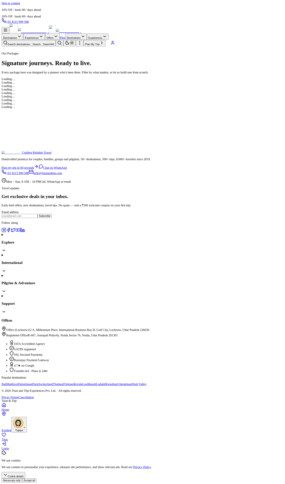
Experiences (32, 37)
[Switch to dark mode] (69, 43)
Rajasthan (111, 384)
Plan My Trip (92, 44)
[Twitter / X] (13, 231)
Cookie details (16, 476)
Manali (91, 384)
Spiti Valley (139, 384)
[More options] (80, 43)
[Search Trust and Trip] (59, 43)
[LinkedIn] (22, 231)
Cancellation (26, 397)
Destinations (10, 37)
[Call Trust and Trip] (108, 44)
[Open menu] (5, 30)
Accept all (29, 480)
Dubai (21, 384)
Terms (14, 397)
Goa (84, 384)
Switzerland (45, 384)
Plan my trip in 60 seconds (18, 167)
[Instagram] (4, 231)
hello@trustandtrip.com (47, 173)
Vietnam (69, 384)
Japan (28, 384)
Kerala (78, 384)
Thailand (58, 384)
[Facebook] (8, 231)
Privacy (6, 397)
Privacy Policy (142, 467)
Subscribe (44, 215)
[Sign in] (112, 44)
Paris (35, 384)
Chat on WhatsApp (55, 167)
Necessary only (12, 480)
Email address (10, 212)
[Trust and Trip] (29, 31)
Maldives (12, 384)
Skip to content (11, 3)
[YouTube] (18, 231)
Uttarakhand (124, 384)
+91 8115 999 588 (17, 21)
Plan (62, 37)
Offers (50, 37)
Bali (4, 384)
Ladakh (100, 384)
